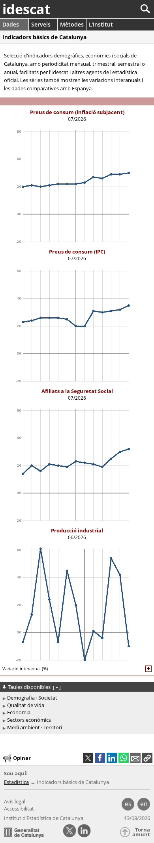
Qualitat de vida (25, 705)
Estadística (16, 782)
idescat (26, 9)
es (128, 803)
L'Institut (101, 24)
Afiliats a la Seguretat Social (77, 391)
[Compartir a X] (88, 758)
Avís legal (14, 801)
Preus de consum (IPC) (77, 251)
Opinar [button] (22, 757)
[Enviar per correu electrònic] (135, 758)
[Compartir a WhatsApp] (123, 758)
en (144, 803)
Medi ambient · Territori (34, 727)
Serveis (41, 24)
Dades (10, 24)
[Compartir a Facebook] (100, 758)
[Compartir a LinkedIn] (112, 758)
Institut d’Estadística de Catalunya (43, 818)
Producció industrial (77, 530)
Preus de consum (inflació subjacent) (77, 112)
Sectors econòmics (29, 719)
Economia (18, 712)
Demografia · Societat (32, 697)
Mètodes (72, 24)
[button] (147, 758)
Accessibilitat (19, 808)
